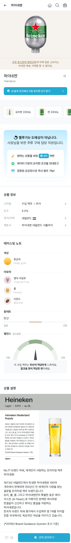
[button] (9, 538)
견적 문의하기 (46, 537)
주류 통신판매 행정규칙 (24, 62)
